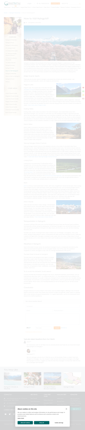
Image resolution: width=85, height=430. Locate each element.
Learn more (21, 418)
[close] (66, 409)
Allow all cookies (25, 422)
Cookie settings (59, 422)
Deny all (41, 422)
